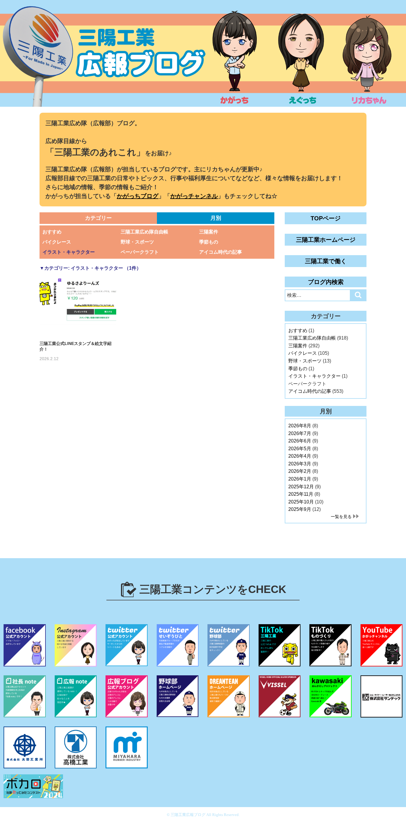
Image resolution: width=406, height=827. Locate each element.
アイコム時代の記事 (220, 252)
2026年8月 (299, 425)
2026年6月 (299, 440)
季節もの (208, 241)
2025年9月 (299, 509)
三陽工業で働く (326, 261)
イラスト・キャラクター (69, 252)
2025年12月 (301, 486)
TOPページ (326, 218)
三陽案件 (208, 231)
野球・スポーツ (137, 241)
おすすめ (52, 231)
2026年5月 (299, 448)
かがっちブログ (137, 196)
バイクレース (57, 241)
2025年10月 (301, 501)
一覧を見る (341, 516)
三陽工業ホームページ (325, 239)
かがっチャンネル (194, 196)
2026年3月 (299, 463)
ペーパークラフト (140, 252)
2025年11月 (300, 494)
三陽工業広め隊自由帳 (144, 231)
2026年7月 (299, 433)
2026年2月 (299, 471)
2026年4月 (299, 456)
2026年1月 (299, 478)
